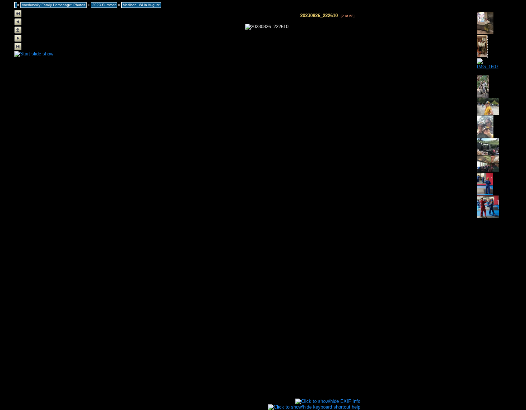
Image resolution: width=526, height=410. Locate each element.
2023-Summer (104, 5)
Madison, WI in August (141, 5)
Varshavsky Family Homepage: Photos (53, 5)
